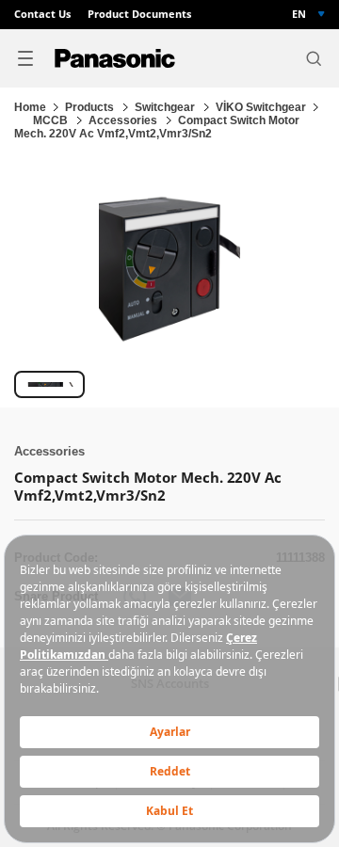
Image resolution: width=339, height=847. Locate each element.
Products (91, 107)
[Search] (313, 58)
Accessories (124, 120)
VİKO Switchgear (261, 107)
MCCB (52, 120)
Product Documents (139, 14)
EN (299, 14)
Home (30, 107)
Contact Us (42, 14)
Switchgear (166, 107)
